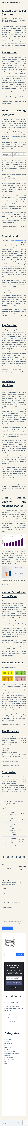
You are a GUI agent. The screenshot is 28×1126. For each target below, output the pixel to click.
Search (6, 952)
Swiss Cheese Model (10, 1018)
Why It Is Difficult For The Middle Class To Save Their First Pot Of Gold (13, 1008)
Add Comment (7, 907)
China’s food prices (15, 338)
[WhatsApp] (20, 857)
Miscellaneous (8, 1057)
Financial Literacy (13, 20)
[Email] (24, 857)
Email (5, 893)
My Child (7, 1014)
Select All (6, 801)
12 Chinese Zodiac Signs (13, 840)
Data (5, 1045)
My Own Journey (13, 21)
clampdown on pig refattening (18, 240)
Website (5, 898)
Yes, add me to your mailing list (12, 902)
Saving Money (8, 1063)
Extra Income (8, 1047)
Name (5, 888)
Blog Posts (5, 20)
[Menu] (25, 2)
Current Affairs (8, 1043)
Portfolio (7, 1061)
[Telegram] (16, 857)
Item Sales (7, 1055)
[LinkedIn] (12, 857)
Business (6, 1041)
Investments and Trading (11, 1053)
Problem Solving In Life (11, 1002)
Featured (7, 1049)
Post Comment (7, 928)
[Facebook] (4, 857)
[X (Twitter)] (8, 857)
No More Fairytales (11, 2)
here (14, 136)
